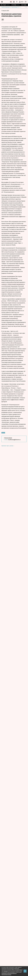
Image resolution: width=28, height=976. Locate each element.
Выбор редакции (5, 7)
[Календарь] (11, 2)
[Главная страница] (2, 1)
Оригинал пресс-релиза (7, 445)
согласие (6, 971)
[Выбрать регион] (17, 2)
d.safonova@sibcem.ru (14, 439)
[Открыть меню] (26, 2)
